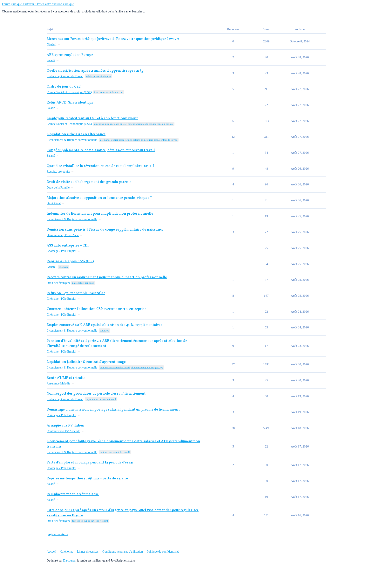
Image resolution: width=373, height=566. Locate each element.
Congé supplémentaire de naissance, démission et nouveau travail (101, 150)
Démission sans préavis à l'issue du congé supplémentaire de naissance (105, 229)
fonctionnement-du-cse (106, 92)
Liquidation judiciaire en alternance (76, 134)
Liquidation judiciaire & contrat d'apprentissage (86, 362)
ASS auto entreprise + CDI (68, 245)
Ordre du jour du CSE (64, 86)
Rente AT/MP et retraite (66, 378)
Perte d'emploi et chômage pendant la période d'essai (90, 462)
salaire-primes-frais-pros (98, 76)
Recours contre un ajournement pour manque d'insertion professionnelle (107, 277)
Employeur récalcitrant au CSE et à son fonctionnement (92, 118)
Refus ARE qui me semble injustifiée (76, 293)
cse (121, 92)
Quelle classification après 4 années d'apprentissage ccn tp (95, 70)
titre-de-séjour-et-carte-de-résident (90, 520)
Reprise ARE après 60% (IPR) (70, 261)
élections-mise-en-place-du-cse (110, 123)
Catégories (66, 551)
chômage (63, 266)
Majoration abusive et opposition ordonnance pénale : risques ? (99, 198)
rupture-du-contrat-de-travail (115, 367)
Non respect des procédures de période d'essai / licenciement (96, 393)
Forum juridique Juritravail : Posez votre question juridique (38, 4)
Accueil (51, 551)
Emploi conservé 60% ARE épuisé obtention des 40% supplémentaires (104, 325)
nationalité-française (83, 282)
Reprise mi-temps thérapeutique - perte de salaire (87, 478)
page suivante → (57, 534)
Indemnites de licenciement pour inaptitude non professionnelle (100, 213)
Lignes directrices (87, 551)
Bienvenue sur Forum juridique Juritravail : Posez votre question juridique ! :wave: (113, 39)
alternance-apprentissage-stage (116, 139)
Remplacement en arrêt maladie (73, 494)
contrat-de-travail (168, 139)
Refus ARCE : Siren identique (70, 102)
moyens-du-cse (161, 123)
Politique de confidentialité (163, 551)
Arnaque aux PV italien (65, 425)
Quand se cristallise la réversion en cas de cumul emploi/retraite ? (100, 166)
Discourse (69, 560)
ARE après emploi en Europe (70, 55)
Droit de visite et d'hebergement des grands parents (89, 182)
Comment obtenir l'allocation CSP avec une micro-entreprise (96, 309)
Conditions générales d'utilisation (122, 551)
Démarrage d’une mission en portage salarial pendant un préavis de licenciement (113, 409)
